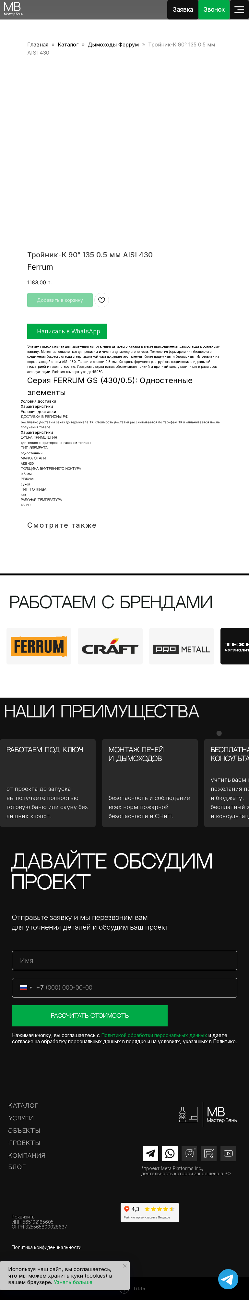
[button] (182, 9)
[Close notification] (125, 1266)
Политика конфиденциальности (46, 1247)
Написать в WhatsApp (68, 331)
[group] (38, 646)
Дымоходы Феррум (113, 44)
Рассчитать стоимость (90, 1016)
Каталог (68, 44)
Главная (37, 44)
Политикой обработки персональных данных (154, 1035)
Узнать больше (73, 1282)
